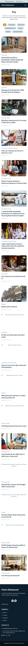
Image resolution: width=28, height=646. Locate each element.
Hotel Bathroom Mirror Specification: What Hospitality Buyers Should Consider (12, 60)
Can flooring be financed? (10, 576)
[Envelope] (15, 601)
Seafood (8, 31)
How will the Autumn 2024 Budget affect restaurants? (13, 486)
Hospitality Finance (10, 28)
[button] (25, 5)
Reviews (20, 28)
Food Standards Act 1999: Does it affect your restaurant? (12, 455)
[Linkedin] (12, 601)
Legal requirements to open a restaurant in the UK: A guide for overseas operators (12, 246)
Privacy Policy (4, 604)
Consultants (12, 24)
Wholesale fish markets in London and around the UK (13, 397)
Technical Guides (17, 31)
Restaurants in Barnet (9, 307)
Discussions (21, 24)
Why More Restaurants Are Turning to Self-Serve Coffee (13, 121)
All (4, 24)
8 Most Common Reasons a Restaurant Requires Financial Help (14, 182)
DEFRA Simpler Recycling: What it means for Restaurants (13, 546)
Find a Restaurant (7, 5)
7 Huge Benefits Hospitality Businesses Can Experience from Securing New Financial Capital (12, 214)
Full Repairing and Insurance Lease (13, 426)
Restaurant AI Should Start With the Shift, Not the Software (12, 91)
